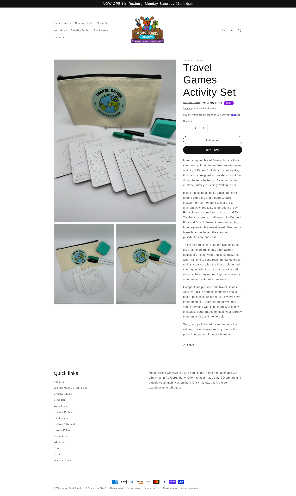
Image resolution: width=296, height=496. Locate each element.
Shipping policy (170, 488)
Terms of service (152, 488)
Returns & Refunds (65, 424)
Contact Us (60, 436)
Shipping (188, 108)
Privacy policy (133, 488)
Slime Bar (59, 400)
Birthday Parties (63, 412)
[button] (62, 23)
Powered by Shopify (97, 488)
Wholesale (60, 442)
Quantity (187, 121)
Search (58, 454)
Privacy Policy (62, 430)
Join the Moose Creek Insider (71, 387)
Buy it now (212, 149)
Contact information (190, 488)
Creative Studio (63, 393)
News (57, 448)
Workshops (60, 406)
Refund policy (116, 488)
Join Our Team (62, 460)
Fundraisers (61, 418)
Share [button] (190, 344)
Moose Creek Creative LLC (75, 488)
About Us (59, 381)
